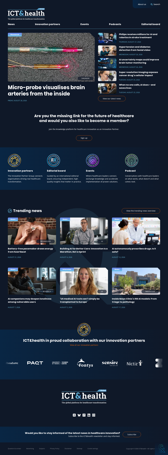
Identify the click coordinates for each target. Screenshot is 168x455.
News (11, 24)
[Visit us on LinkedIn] (88, 415)
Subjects (42, 448)
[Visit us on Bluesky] (79, 415)
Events (84, 24)
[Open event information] (161, 448)
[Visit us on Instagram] (93, 415)
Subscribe (131, 434)
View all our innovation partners (84, 345)
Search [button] (157, 4)
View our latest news (112, 98)
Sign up (84, 138)
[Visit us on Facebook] (84, 415)
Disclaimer (68, 448)
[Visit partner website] (24, 363)
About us (142, 4)
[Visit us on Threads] (74, 415)
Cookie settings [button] (93, 448)
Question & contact (14, 448)
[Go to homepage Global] (26, 14)
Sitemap (79, 448)
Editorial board (150, 24)
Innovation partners (47, 24)
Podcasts (115, 24)
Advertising (30, 448)
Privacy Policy (54, 448)
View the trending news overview (140, 211)
